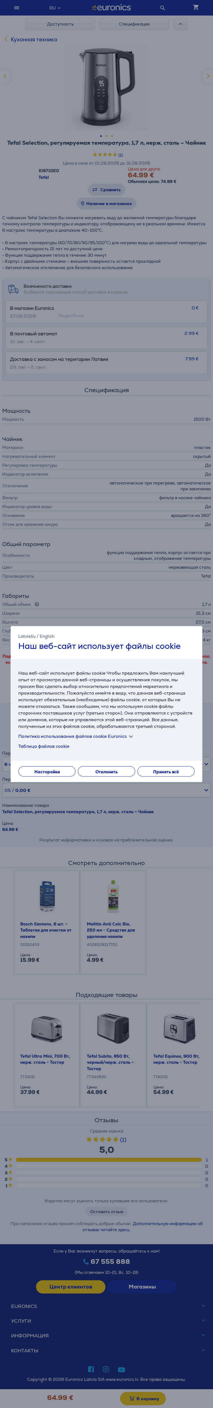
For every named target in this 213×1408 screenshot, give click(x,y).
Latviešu (27, 636)
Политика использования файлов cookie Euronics (72, 736)
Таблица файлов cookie (43, 746)
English (47, 636)
